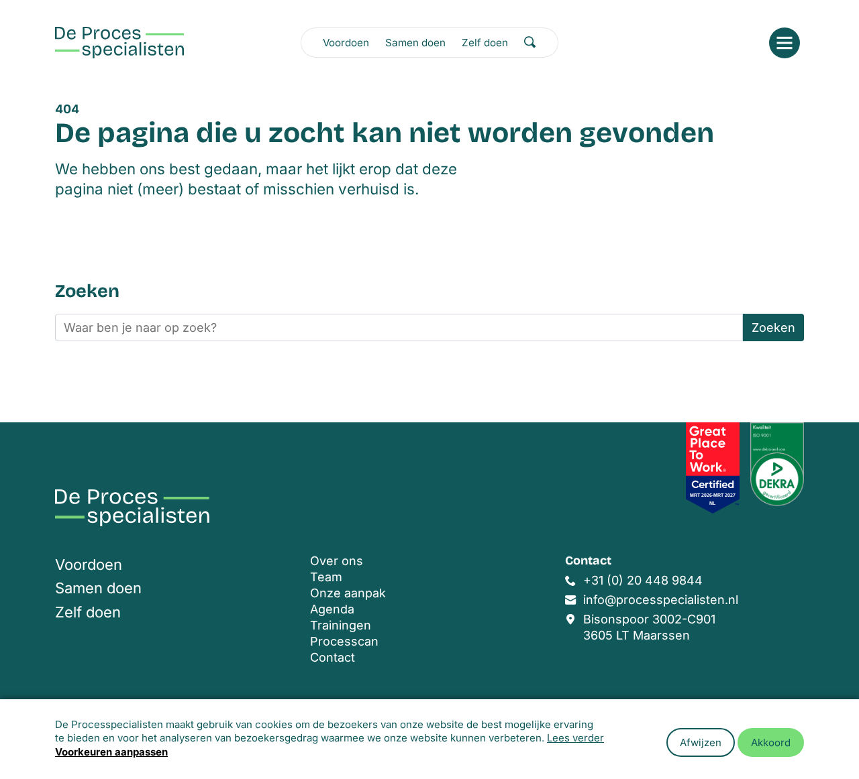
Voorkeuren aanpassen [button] (111, 751)
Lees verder (575, 737)
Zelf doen (485, 42)
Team (326, 577)
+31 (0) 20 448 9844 (643, 580)
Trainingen (340, 625)
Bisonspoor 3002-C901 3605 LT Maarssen (649, 627)
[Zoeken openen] (530, 42)
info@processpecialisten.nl (660, 600)
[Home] (119, 42)
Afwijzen (700, 742)
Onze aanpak (348, 593)
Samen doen (415, 42)
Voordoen (346, 42)
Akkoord (771, 742)
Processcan (344, 641)
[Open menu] (784, 43)
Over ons (336, 561)
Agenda (332, 609)
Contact (332, 657)
